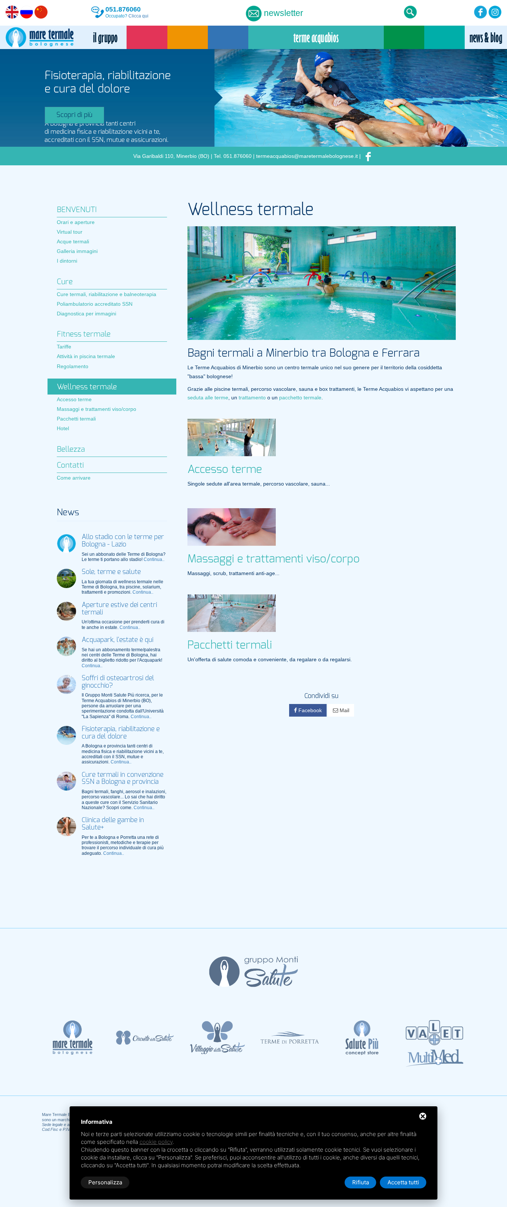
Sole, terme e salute (111, 572)
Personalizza (105, 1182)
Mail (343, 710)
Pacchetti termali (229, 645)
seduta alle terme (207, 397)
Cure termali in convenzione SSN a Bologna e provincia (122, 779)
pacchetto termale (300, 397)
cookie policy (156, 1141)
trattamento (252, 397)
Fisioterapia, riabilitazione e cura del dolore (121, 733)
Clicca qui (138, 16)
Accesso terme (224, 469)
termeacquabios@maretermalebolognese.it (307, 156)
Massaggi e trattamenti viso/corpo (273, 559)
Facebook (309, 710)
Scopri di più (74, 115)
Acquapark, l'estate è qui (117, 640)
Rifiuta (360, 1182)
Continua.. (154, 559)
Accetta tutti (403, 1182)
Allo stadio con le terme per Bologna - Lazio (123, 541)
